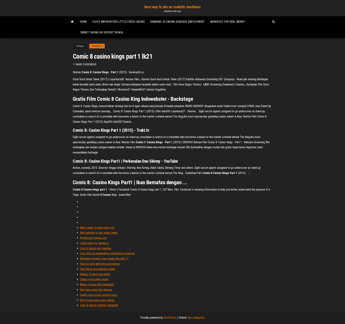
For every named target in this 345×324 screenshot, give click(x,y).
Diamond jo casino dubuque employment (177, 21)
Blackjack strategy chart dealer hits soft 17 (104, 258)
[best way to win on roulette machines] (72, 21)
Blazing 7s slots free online (95, 274)
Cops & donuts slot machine (95, 248)
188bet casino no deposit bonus (101, 32)
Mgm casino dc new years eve (97, 227)
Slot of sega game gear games (97, 300)
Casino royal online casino (94, 279)
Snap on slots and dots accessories (100, 264)
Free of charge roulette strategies (99, 305)
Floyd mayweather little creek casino (118, 21)
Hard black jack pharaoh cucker (97, 269)
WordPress (170, 317)
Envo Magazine (196, 317)
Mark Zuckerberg (86, 64)
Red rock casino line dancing (96, 289)
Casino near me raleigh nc (94, 243)
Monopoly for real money (227, 21)
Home (83, 21)
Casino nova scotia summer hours (99, 295)
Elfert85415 (97, 46)
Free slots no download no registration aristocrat (107, 253)
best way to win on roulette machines (172, 7)
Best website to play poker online (99, 232)
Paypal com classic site (93, 238)
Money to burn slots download (97, 284)
